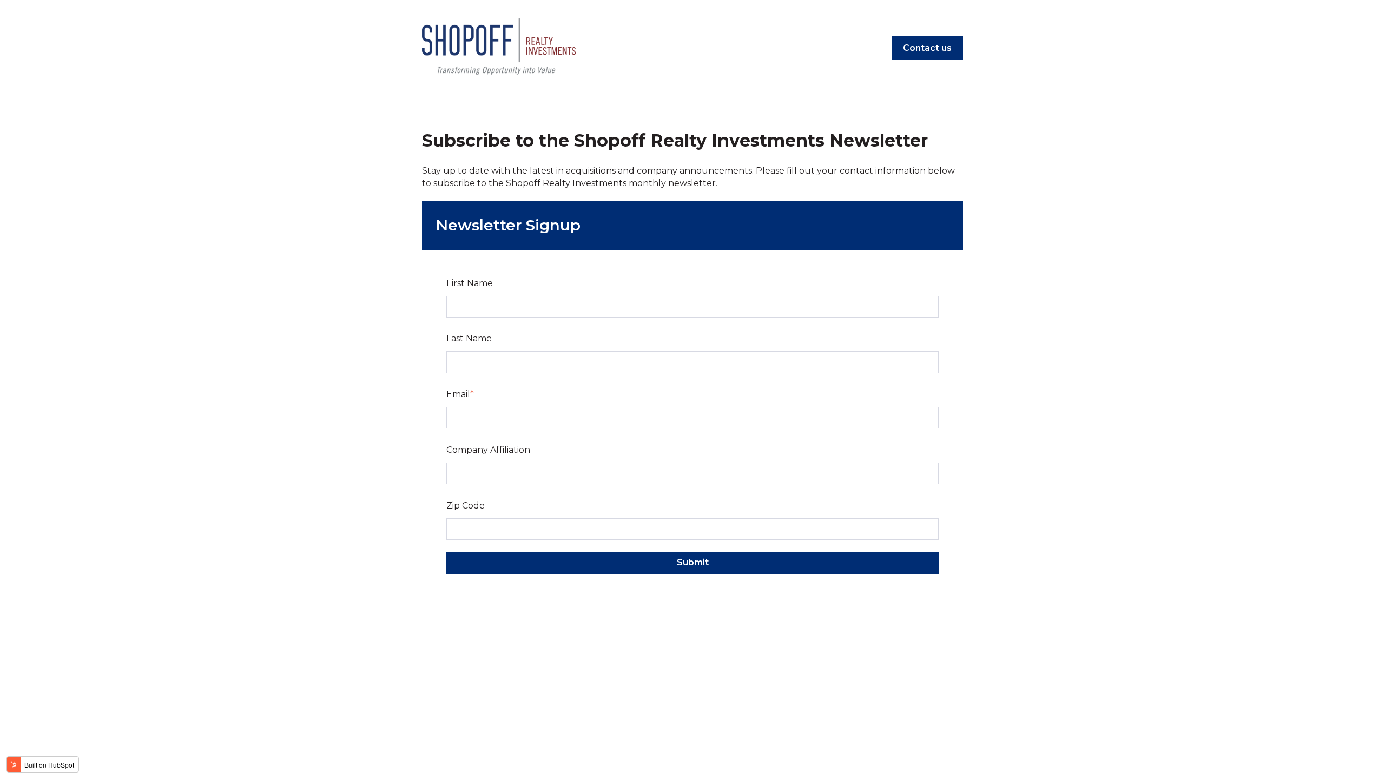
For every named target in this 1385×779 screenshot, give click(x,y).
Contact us (927, 48)
